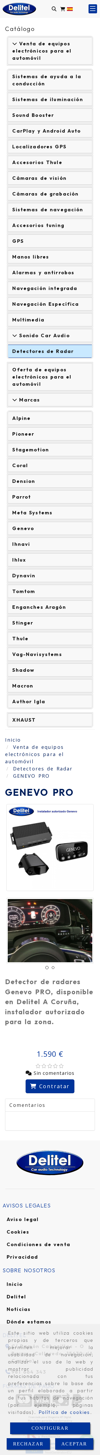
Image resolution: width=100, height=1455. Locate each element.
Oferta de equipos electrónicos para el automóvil (41, 377)
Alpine (21, 418)
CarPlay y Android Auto (46, 131)
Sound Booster (33, 115)
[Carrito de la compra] (62, 9)
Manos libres (30, 257)
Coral (20, 465)
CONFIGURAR (50, 1428)
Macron (22, 686)
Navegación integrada (44, 288)
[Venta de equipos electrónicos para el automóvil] (14, 44)
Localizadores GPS (39, 147)
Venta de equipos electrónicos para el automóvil (41, 51)
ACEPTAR (74, 1443)
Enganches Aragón (39, 607)
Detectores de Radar (43, 351)
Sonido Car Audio (43, 335)
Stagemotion (30, 450)
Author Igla (28, 701)
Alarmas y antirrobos (43, 272)
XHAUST (24, 720)
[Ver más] (14, 335)
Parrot (21, 497)
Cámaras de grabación (45, 194)
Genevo (23, 528)
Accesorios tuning (38, 225)
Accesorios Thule (37, 162)
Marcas (28, 400)
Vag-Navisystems (37, 654)
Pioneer (23, 434)
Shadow (23, 670)
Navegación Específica (45, 304)
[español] (70, 8)
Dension (23, 481)
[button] (93, 8)
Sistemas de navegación (47, 209)
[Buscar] (54, 9)
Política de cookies (64, 1412)
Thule (20, 638)
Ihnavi (21, 544)
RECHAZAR (28, 1443)
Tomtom (23, 591)
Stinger (22, 623)
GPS (17, 241)
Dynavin (23, 576)
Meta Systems (32, 513)
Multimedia (28, 320)
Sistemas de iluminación (47, 99)
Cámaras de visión (39, 178)
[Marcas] (14, 400)
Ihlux (19, 560)
